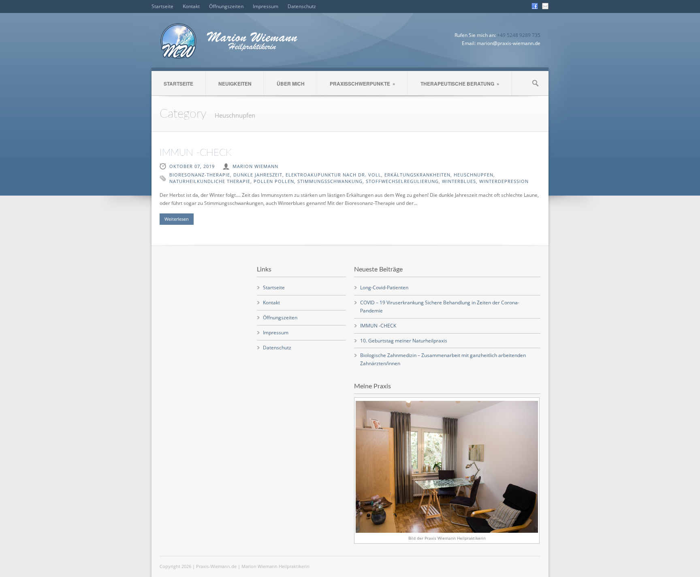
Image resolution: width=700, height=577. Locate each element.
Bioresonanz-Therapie (199, 175)
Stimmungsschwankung (330, 181)
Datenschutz (302, 6)
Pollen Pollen (274, 181)
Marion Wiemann (255, 166)
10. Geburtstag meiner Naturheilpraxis (403, 340)
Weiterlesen (176, 219)
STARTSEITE (178, 83)
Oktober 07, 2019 (192, 166)
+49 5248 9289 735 (518, 35)
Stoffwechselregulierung (402, 181)
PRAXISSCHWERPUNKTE (362, 83)
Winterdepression (504, 181)
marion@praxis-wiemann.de (508, 43)
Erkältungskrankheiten (417, 175)
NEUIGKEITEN (235, 83)
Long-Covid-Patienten (384, 287)
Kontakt (191, 6)
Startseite (162, 6)
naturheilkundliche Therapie (209, 181)
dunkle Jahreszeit (257, 175)
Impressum (265, 6)
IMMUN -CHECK (196, 153)
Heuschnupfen (473, 175)
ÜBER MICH (291, 83)
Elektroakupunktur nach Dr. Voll (333, 175)
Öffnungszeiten (226, 6)
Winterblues (459, 181)
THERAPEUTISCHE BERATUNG (459, 83)
